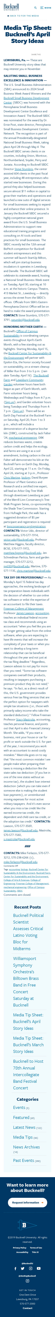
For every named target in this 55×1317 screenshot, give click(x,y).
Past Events (23, 1160)
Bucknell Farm (43, 873)
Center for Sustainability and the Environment (26, 876)
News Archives (26, 1147)
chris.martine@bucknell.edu (34, 570)
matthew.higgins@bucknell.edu (22, 553)
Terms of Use (36, 1247)
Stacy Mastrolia (25, 719)
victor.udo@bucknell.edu (19, 539)
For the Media (30, 15)
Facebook (44, 54)
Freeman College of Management (24, 608)
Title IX (35, 1252)
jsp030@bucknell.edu (16, 566)
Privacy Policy (19, 1247)
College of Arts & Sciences (16, 880)
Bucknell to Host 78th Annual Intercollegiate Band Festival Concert (28, 1074)
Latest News (24, 1127)
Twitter (49, 54)
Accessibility (22, 1252)
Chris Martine (12, 477)
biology (26, 477)
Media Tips (23, 1137)
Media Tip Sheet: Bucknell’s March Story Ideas (28, 1044)
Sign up (9, 402)
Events (19, 1107)
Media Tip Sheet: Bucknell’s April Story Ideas (28, 1021)
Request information (25, 1202)
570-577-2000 (27, 1303)
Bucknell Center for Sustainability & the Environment (26, 871)
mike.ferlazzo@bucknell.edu (20, 862)
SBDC (20, 890)
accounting (42, 613)
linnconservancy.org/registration (26, 526)
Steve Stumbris (24, 169)
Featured (21, 1117)
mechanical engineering (23, 437)
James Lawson (25, 613)
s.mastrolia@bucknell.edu (19, 839)
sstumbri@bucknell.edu (25, 320)
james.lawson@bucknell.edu (21, 830)
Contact (27, 1308)
